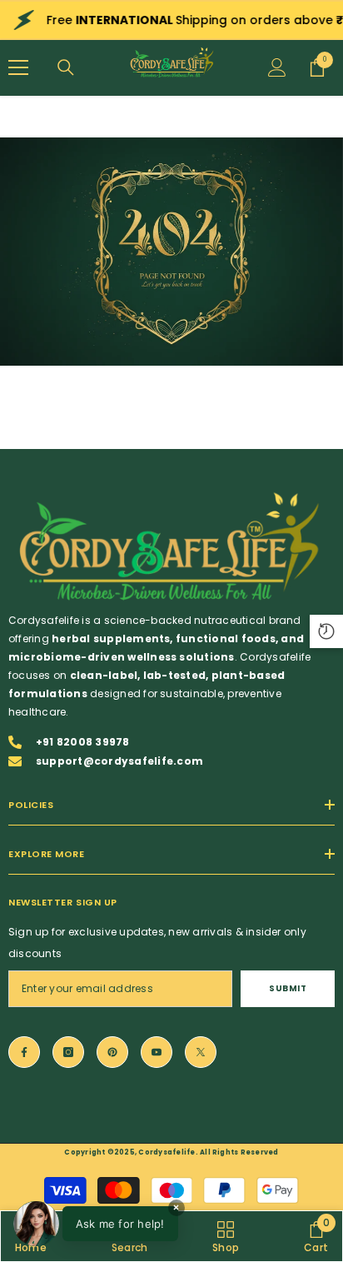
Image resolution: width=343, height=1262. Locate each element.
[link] (171, 252)
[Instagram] (68, 1052)
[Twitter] (200, 1052)
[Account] (277, 67)
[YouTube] (156, 1052)
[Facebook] (24, 1052)
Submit (287, 988)
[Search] (66, 67)
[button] (95, 1224)
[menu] (18, 67)
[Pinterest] (112, 1052)
